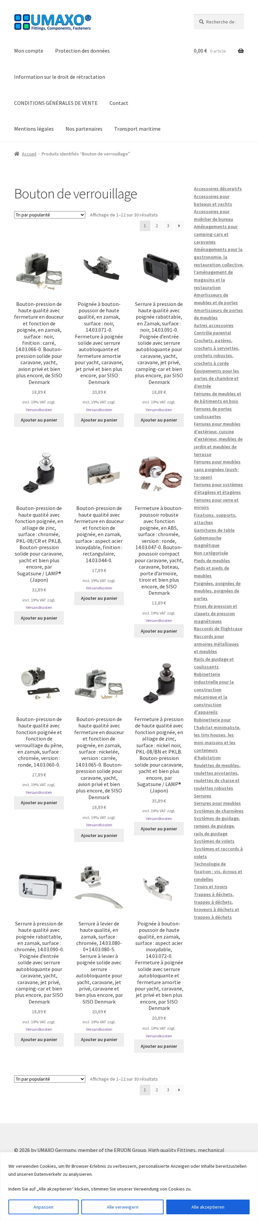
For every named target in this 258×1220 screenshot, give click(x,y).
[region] (129, 1186)
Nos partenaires (84, 128)
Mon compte (28, 50)
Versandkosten (39, 409)
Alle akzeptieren (207, 1207)
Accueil (29, 154)
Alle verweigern (122, 1207)
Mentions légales (34, 128)
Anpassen (43, 1207)
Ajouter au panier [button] (39, 420)
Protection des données (82, 50)
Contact (119, 103)
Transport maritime (137, 128)
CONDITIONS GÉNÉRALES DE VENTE (56, 103)
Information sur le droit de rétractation (59, 76)
